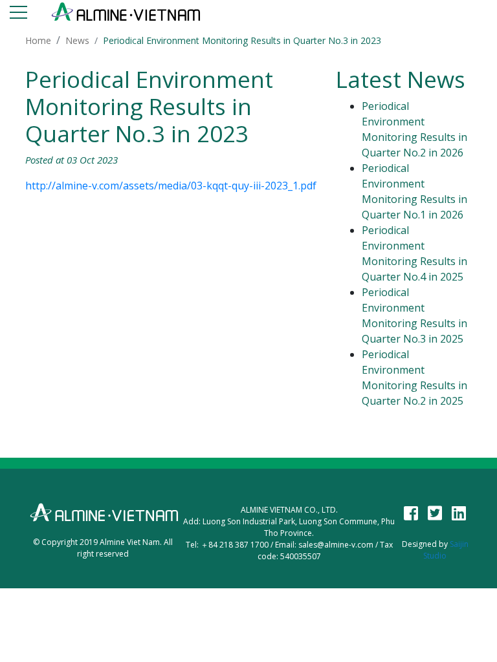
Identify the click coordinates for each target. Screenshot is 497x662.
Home (38, 40)
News (77, 40)
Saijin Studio (446, 550)
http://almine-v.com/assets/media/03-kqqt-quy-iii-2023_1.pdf (170, 185)
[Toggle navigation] (18, 14)
